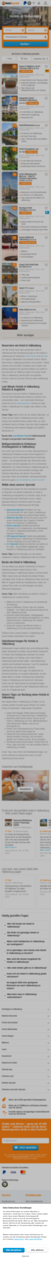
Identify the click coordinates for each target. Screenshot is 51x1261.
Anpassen (25, 1256)
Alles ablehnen (37, 1250)
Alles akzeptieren (13, 1250)
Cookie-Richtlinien (35, 1239)
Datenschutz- (19, 1239)
